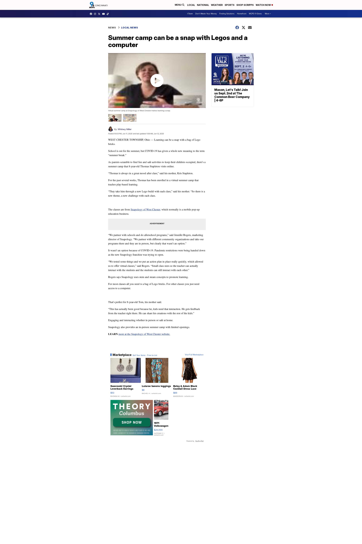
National (203, 5)
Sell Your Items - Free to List (145, 355)
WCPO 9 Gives (255, 13)
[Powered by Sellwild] (199, 441)
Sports (229, 5)
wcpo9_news (95, 14)
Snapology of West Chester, (146, 209)
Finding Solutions (226, 13)
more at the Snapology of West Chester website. (144, 334)
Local (191, 5)
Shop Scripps (245, 5)
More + (268, 13)
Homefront (241, 13)
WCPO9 (91, 14)
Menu (178, 5)
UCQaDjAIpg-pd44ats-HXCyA (104, 14)
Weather (217, 5)
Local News (129, 27)
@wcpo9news (108, 14)
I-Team (190, 13)
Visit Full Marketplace (194, 355)
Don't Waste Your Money (206, 13)
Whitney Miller (125, 129)
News (112, 27)
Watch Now (264, 5)
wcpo (100, 14)
